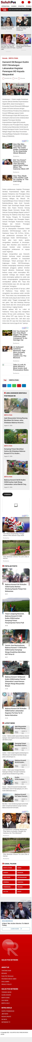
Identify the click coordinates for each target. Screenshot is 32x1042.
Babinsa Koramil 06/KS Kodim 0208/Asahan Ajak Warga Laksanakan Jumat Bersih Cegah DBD (16, 482)
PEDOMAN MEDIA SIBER (9, 979)
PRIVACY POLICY (7, 984)
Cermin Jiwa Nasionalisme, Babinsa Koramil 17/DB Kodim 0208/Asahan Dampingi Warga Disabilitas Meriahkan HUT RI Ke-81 (16, 649)
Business (13, 6)
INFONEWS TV (6, 1022)
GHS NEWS (5, 1000)
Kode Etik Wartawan (7, 976)
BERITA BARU (6, 997)
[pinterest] (19, 385)
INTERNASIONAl (22, 877)
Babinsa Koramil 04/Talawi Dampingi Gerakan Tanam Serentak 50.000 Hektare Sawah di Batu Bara (21, 795)
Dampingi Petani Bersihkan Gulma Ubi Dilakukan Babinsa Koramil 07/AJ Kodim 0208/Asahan (14, 451)
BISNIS (19, 868)
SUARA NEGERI (6, 995)
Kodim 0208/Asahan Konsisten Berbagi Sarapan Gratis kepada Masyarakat (21, 778)
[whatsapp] (14, 385)
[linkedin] (24, 385)
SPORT (19, 891)
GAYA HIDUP (6, 877)
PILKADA (19, 887)
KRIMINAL (6, 882)
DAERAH (5, 872)
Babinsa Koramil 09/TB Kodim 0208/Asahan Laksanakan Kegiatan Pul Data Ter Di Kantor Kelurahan (15, 712)
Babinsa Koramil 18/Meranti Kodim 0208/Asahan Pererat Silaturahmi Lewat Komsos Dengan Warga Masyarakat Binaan (15, 681)
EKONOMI (20, 872)
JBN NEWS (5, 1014)
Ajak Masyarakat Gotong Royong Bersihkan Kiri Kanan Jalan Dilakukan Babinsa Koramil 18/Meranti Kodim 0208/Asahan (15, 420)
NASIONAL (20, 882)
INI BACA (4, 1019)
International (6, 6)
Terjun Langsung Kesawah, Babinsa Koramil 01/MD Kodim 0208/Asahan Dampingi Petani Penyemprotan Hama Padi (14, 618)
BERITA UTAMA (13, 58)
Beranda (4, 58)
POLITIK (5, 891)
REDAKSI (4, 973)
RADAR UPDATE (6, 1016)
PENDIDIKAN (6, 887)
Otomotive (21, 6)
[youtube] (14, 963)
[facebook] (4, 385)
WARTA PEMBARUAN (8, 1011)
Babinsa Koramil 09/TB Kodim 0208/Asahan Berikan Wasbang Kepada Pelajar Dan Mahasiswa (15, 588)
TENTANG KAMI (6, 970)
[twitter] (9, 385)
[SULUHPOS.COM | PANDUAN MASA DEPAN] (8, 3)
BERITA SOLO (6, 1003)
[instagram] (11, 963)
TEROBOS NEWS (6, 992)
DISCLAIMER (5, 981)
